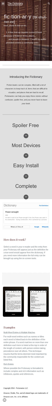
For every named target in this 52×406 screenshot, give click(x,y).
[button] (3, 3)
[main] (26, 30)
